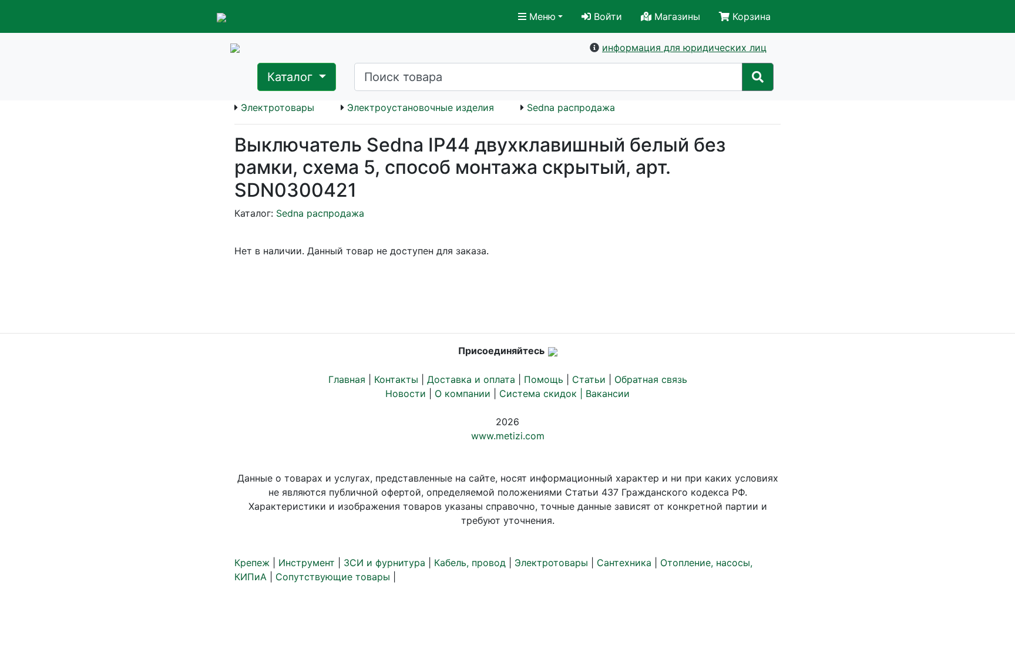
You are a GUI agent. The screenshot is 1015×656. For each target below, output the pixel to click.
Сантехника (624, 562)
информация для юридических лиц (684, 47)
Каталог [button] (291, 77)
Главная (346, 379)
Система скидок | (542, 393)
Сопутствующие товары (332, 577)
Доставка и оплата (471, 379)
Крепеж (252, 562)
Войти (606, 16)
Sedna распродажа (571, 107)
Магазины (675, 16)
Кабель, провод (470, 562)
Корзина (750, 16)
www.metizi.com (508, 436)
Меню (541, 16)
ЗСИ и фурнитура (384, 562)
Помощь (543, 379)
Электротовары (277, 107)
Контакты (396, 379)
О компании (462, 393)
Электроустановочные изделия (420, 107)
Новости (405, 393)
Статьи (589, 379)
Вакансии (608, 393)
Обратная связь (650, 379)
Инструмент (306, 562)
